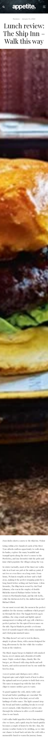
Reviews (16, 19)
